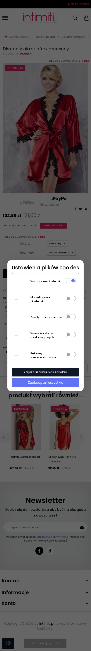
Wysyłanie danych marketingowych (42, 335)
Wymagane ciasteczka (46, 281)
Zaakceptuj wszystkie (45, 382)
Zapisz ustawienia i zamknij (45, 372)
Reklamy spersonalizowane (43, 355)
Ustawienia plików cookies (45, 267)
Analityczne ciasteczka (46, 317)
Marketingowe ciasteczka (40, 299)
